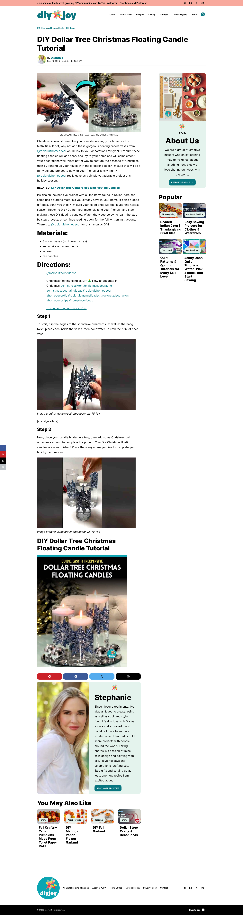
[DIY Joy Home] (56, 14)
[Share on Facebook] (3, 448)
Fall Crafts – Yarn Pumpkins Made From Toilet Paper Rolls (48, 837)
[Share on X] (3, 461)
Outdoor (164, 14)
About (194, 14)
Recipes (140, 14)
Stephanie (57, 57)
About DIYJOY (99, 888)
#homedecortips (57, 300)
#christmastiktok (71, 285)
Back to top (194, 910)
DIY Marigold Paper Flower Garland (72, 835)
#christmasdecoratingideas (64, 290)
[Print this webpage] (3, 467)
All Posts (52, 28)
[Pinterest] (203, 3)
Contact (164, 888)
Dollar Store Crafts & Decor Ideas (129, 831)
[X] (197, 3)
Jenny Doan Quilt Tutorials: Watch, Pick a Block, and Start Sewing (193, 269)
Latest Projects (180, 14)
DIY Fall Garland (99, 829)
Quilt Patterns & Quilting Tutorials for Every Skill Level (169, 267)
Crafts (112, 14)
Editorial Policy (132, 888)
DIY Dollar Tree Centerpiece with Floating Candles (85, 187)
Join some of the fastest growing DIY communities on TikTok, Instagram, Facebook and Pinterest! (92, 3)
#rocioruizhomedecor (97, 290)
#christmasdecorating (97, 285)
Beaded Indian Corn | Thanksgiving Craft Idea (170, 227)
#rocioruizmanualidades (84, 295)
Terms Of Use (115, 888)
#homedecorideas (81, 300)
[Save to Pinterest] (3, 454)
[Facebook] (190, 3)
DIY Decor (70, 28)
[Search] (203, 14)
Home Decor (126, 14)
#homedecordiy (56, 295)
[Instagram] (184, 3)
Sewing (152, 14)
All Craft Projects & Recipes (76, 888)
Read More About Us (182, 182)
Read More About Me (108, 788)
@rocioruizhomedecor (51, 151)
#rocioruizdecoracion (115, 295)
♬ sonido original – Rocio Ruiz (66, 308)
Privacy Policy (150, 888)
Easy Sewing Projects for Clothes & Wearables (194, 227)
